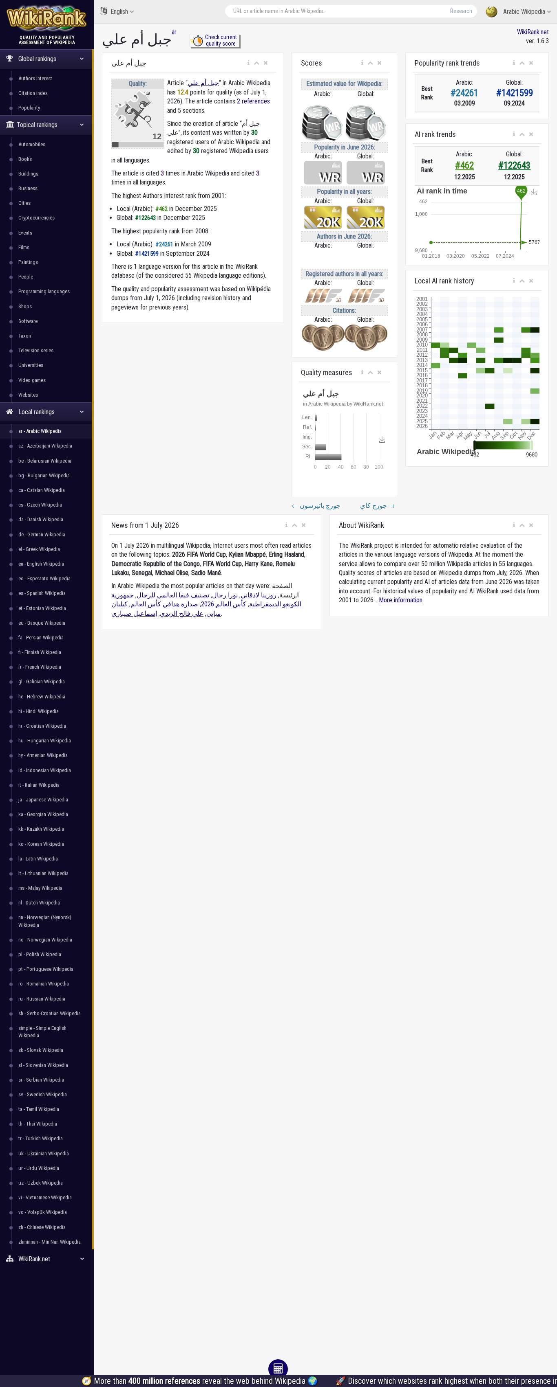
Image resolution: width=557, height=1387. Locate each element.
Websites (28, 395)
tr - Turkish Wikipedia (40, 1138)
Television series (35, 350)
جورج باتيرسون (316, 505)
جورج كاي (377, 505)
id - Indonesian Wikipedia (44, 770)
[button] (248, 63)
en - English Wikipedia (41, 564)
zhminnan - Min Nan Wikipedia (49, 1242)
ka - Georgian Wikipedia (43, 814)
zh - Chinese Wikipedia (42, 1227)
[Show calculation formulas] (278, 1369)
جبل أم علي (203, 83)
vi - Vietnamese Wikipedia (45, 1197)
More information (400, 600)
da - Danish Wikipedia (40, 519)
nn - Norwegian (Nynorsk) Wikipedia (44, 921)
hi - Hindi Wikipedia (38, 711)
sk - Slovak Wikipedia (40, 1050)
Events (25, 233)
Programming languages (44, 291)
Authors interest (35, 78)
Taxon (24, 336)
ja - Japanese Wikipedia (43, 800)
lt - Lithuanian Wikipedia (43, 873)
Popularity (29, 108)
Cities (24, 203)
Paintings (28, 262)
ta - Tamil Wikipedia (38, 1109)
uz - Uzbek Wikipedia (40, 1183)
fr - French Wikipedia (39, 667)
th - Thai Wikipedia (37, 1124)
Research (461, 11)
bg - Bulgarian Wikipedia (44, 475)
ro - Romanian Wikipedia (43, 984)
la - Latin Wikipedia (38, 859)
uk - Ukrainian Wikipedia (43, 1153)
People (25, 277)
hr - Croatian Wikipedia (42, 726)
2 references (253, 101)
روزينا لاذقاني (258, 595)
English (119, 11)
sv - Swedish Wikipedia (42, 1094)
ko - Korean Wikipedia (41, 844)
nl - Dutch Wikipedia (39, 903)
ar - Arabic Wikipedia (40, 431)
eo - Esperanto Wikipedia (44, 578)
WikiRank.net (533, 32)
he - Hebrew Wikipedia (41, 697)
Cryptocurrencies (36, 218)
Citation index (33, 93)
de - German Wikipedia (41, 534)
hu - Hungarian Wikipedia (44, 740)
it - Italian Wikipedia (39, 785)
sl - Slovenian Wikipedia (43, 1065)
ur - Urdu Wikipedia (38, 1168)
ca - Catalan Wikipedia (41, 490)
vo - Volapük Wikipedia (42, 1212)
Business (28, 188)
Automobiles (31, 144)
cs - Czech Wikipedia (40, 505)
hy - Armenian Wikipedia (43, 755)
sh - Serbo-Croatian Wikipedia (49, 1013)
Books (25, 159)
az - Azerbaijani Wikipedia (45, 446)
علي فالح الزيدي (181, 613)
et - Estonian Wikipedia (42, 608)
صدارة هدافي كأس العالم (164, 604)
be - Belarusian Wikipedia (44, 461)
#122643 (514, 165)
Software (28, 321)
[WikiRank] (47, 17)
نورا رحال (225, 595)
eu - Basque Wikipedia (41, 623)
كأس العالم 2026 (223, 604)
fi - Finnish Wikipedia (39, 652)
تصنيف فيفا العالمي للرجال (173, 595)
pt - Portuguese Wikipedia (45, 969)
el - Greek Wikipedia (39, 549)
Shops (25, 306)
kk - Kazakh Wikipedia (41, 829)
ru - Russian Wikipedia (41, 999)
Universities (30, 365)
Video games (32, 380)
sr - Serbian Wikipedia (41, 1080)
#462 (464, 165)
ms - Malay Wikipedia (40, 888)
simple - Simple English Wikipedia (42, 1031)
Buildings (28, 174)
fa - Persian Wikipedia (41, 637)
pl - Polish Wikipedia (39, 954)
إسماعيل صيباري (134, 613)
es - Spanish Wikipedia (42, 593)
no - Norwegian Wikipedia (45, 940)
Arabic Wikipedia (524, 11)
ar (174, 32)
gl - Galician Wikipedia (41, 681)
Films (23, 247)
